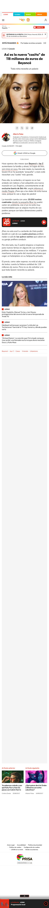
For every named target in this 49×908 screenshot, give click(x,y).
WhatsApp (27, 128)
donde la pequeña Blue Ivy (24, 202)
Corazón (12, 49)
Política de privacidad (35, 845)
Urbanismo (34, 351)
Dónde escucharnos (31, 850)
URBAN (39, 14)
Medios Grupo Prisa (24, 862)
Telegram (32, 128)
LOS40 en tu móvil (17, 850)
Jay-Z (12, 351)
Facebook (17, 128)
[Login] (46, 20)
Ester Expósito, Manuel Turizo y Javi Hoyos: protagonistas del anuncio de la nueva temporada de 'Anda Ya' (23, 314)
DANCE (28, 14)
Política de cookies (15, 847)
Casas (18, 351)
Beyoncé (5, 351)
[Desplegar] (24, 896)
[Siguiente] (45, 43)
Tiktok (15, 802)
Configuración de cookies (32, 847)
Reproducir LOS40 (44, 222)
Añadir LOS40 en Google (26, 153)
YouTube (20, 802)
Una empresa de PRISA (24, 857)
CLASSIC (17, 14)
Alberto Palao (18, 134)
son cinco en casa (10, 169)
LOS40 (5, 14)
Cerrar (45, 34)
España (4, 28)
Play (46, 903)
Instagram (11, 802)
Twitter (22, 128)
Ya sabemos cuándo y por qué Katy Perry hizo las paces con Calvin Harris (12, 787)
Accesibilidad (21, 845)
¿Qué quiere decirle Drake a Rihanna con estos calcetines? (36, 787)
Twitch (33, 802)
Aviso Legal (11, 845)
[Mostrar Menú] (3, 20)
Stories (38, 802)
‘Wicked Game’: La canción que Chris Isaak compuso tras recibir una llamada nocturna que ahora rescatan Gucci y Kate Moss (23, 340)
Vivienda (25, 351)
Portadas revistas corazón (31, 43)
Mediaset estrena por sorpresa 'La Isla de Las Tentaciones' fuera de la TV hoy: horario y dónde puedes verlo (24, 327)
